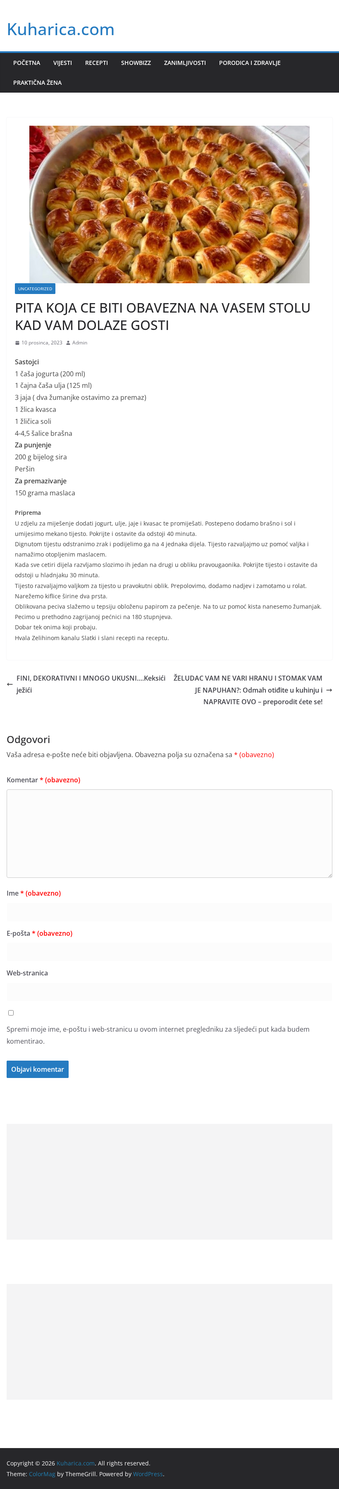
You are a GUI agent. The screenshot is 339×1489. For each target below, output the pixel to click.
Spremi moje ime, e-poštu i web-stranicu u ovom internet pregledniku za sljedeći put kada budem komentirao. (158, 1035)
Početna (26, 63)
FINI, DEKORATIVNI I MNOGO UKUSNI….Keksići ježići (91, 684)
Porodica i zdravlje (250, 63)
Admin (79, 342)
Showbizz (136, 63)
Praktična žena (37, 82)
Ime (34, 893)
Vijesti (62, 63)
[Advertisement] (169, 1182)
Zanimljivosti (185, 63)
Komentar (43, 779)
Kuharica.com (61, 28)
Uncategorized (35, 289)
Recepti (96, 63)
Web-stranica (27, 973)
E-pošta (39, 933)
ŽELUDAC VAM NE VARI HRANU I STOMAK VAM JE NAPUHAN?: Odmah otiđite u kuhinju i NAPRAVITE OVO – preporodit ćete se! (248, 690)
